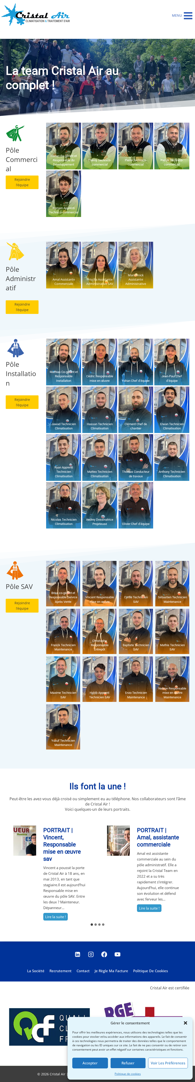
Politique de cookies (128, 1074)
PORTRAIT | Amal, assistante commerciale (158, 837)
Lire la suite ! (56, 917)
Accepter (90, 1063)
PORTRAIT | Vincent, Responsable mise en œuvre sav (62, 844)
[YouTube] (117, 954)
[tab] (92, 924)
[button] (185, 1023)
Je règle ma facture (111, 970)
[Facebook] (104, 954)
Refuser (128, 1063)
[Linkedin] (77, 954)
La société (35, 970)
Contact (83, 970)
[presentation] (24, 840)
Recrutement (60, 970)
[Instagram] (91, 954)
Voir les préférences (168, 1063)
